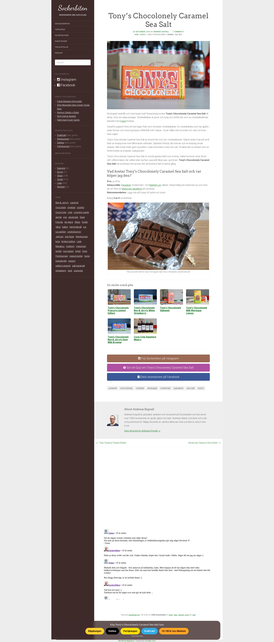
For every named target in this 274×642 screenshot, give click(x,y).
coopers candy (81, 212)
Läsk (59, 183)
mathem (70, 246)
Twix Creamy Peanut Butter (111, 442)
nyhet (78, 251)
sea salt (191, 388)
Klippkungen (63, 139)
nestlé (59, 251)
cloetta (80, 207)
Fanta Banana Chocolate (69, 101)
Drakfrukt (61, 135)
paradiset (178, 388)
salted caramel (63, 265)
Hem (136, 35)
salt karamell (78, 265)
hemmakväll (75, 227)
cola (70, 212)
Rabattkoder (61, 41)
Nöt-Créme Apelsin (66, 116)
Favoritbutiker (62, 35)
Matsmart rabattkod (132, 188)
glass (176, 615)
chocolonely (126, 388)
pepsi (87, 256)
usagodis (78, 270)
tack (70, 270)
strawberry (61, 270)
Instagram (68, 80)
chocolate (61, 207)
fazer (82, 217)
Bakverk (61, 168)
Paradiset (126, 185)
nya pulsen (68, 251)
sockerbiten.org (134, 615)
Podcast (59, 53)
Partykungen (63, 146)
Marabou (60, 246)
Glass (60, 175)
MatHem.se (155, 185)
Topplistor (60, 30)
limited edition (68, 241)
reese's (71, 261)
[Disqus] (158, 482)
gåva (58, 227)
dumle (59, 217)
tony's (201, 388)
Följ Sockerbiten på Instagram (160, 358)
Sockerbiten (72, 7)
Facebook (67, 85)
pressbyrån (61, 261)
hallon (65, 227)
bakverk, (181, 615)
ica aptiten (61, 231)
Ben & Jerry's (62, 202)
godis (171, 615)
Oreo (84, 251)
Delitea (60, 142)
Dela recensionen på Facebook (159, 377)
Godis (60, 179)
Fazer (123, 121)
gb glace (68, 222)
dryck (187, 615)
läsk (194, 615)
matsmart (81, 246)
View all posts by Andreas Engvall (142, 430)
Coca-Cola (61, 212)
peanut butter (76, 256)
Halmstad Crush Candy (68, 120)
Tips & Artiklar (61, 47)
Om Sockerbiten (62, 24)
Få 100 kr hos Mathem (174, 631)
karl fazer (69, 236)
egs (65, 217)
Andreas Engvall (161, 32)
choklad (71, 207)
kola (58, 241)
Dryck (60, 172)
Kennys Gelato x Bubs (68, 112)
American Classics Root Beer (204, 442)
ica (84, 227)
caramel (74, 202)
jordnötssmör (74, 231)
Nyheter (61, 186)
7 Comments (178, 32)
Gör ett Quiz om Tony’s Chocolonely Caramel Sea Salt (160, 367)
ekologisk (73, 217)
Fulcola (59, 222)
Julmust (59, 236)
